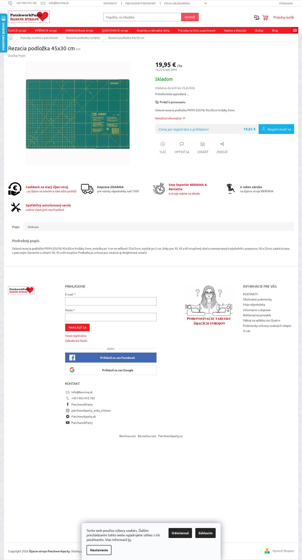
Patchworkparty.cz (170, 436)
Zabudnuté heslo (76, 340)
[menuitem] (17, 30)
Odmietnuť (180, 533)
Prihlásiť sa (77, 327)
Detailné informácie (168, 118)
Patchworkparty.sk (83, 416)
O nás (246, 331)
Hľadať (190, 17)
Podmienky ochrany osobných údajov (267, 325)
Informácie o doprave (257, 310)
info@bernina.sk (82, 392)
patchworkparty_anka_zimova (90, 410)
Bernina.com (127, 436)
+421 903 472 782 (83, 398)
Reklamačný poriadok (257, 315)
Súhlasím (205, 533)
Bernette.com (147, 436)
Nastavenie (99, 550)
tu (129, 539)
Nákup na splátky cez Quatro (261, 320)
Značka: (16, 55)
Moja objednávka (177, 3)
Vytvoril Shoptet (283, 551)
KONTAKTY (110, 3)
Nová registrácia (75, 335)
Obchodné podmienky (140, 3)
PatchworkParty (82, 404)
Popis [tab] (16, 227)
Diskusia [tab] (33, 227)
